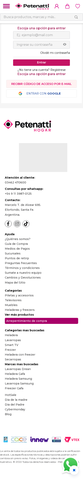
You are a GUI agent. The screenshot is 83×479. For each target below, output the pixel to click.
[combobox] (41, 17)
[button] (64, 45)
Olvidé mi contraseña (55, 52)
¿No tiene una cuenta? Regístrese (42, 69)
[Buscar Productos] (77, 17)
